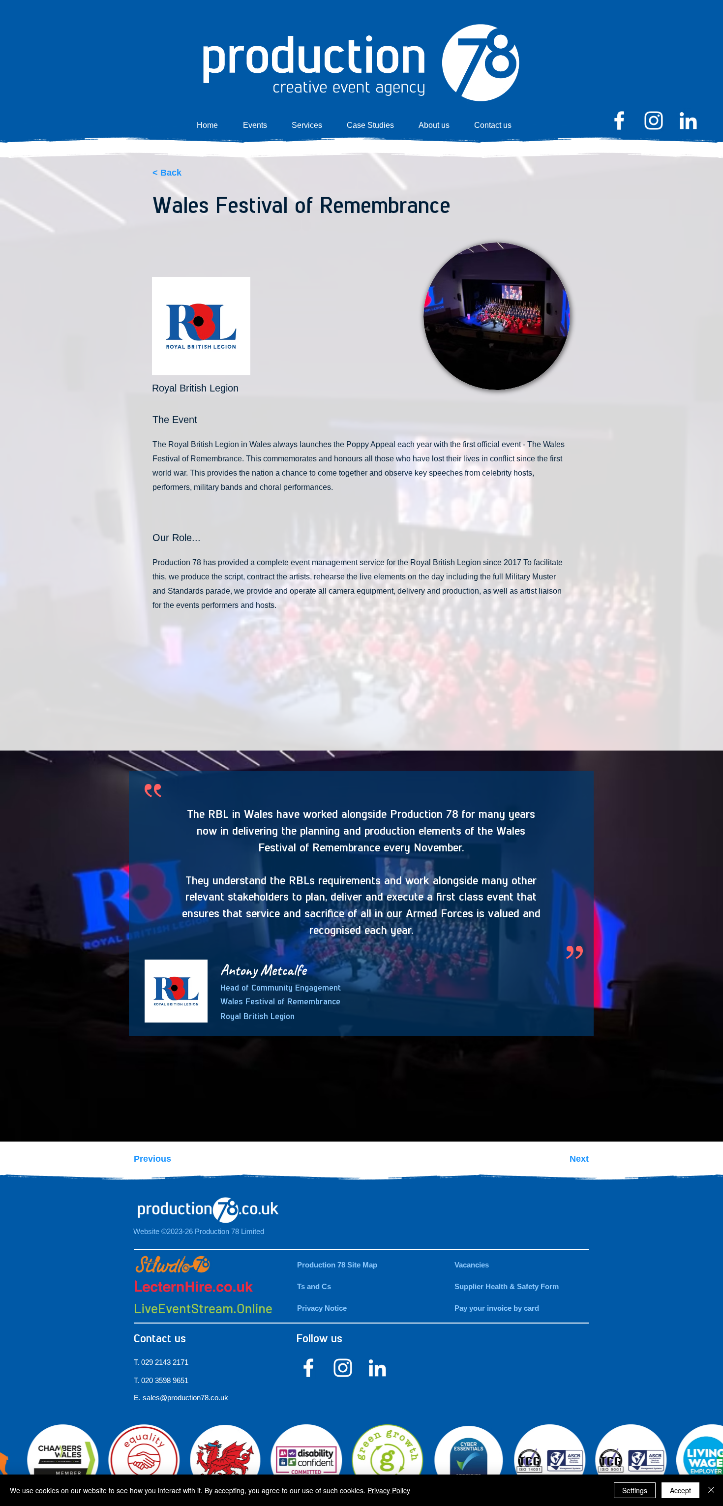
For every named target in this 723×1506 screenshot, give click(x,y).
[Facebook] (619, 120)
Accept (680, 1490)
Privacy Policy (388, 1490)
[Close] (711, 1490)
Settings (634, 1490)
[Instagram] (653, 120)
